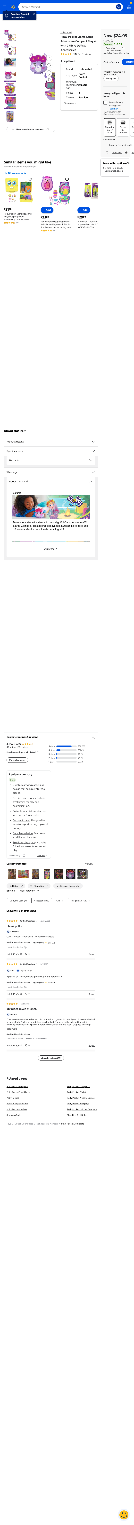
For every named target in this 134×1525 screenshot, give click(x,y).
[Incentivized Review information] (25, 947)
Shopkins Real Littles (77, 1115)
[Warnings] (93, 472)
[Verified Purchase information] (37, 921)
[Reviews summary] (79, 54)
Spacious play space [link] (24, 842)
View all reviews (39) (51, 1058)
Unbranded (66, 32)
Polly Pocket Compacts (78, 1086)
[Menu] (5, 6)
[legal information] (123, 48)
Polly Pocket (13, 1098)
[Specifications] (93, 451)
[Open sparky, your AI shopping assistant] (124, 1515)
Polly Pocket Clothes (17, 1109)
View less (41, 855)
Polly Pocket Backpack (78, 1103)
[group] (75, 54)
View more (70, 103)
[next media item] (49, 74)
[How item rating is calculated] (38, 752)
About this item (15, 431)
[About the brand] (91, 481)
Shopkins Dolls (14, 1115)
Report (92, 954)
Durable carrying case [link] (25, 785)
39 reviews (23, 747)
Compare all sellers (114, 170)
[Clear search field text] (114, 7)
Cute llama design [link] (23, 833)
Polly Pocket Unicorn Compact (82, 1109)
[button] (41, 76)
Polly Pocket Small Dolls (18, 1092)
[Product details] (93, 441)
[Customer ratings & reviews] (93, 736)
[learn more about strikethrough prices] (112, 40)
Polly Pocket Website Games (80, 1098)
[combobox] (70, 7)
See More (49, 548)
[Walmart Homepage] (13, 6)
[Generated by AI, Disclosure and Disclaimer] (24, 855)
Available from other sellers (116, 53)
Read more (12, 1028)
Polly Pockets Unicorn (17, 1103)
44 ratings (86, 54)
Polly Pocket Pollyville (17, 1086)
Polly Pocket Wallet (76, 1092)
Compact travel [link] (21, 820)
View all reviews (17, 760)
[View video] (49, 79)
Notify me (111, 78)
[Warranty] (91, 460)
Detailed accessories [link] (24, 798)
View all (89, 863)
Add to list (117, 152)
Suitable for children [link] (24, 811)
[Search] (118, 6)
